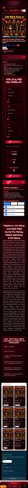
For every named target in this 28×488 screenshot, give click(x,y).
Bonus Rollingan (21, 203)
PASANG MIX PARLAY (14, 176)
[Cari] (4, 8)
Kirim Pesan (8, 461)
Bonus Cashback (14, 203)
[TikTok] (10, 467)
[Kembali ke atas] (25, 478)
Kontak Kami (5, 475)
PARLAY (9, 13)
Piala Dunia (16, 10)
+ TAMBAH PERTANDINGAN (14, 142)
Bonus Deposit (7, 203)
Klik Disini (14, 74)
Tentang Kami (6, 473)
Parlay (11, 10)
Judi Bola (5, 10)
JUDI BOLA (4, 13)
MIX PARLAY (22, 13)
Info (23, 182)
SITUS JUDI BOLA (15, 13)
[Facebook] (3, 467)
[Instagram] (7, 467)
